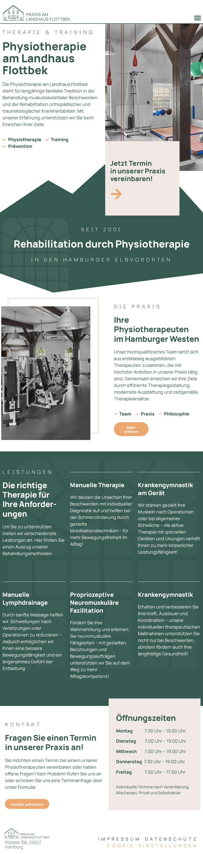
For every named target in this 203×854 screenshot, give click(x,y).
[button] (197, 17)
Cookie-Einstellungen (152, 846)
